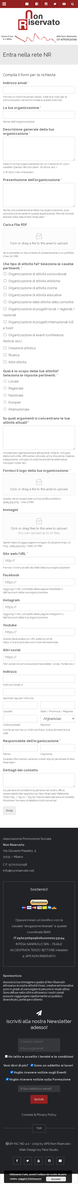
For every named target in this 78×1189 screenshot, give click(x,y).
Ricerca (13, 355)
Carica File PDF (15, 225)
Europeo (14, 402)
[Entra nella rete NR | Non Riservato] (39, 18)
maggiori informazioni (29, 1178)
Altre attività (17, 362)
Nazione (45, 724)
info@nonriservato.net (18, 870)
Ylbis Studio (50, 1150)
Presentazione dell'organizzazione (32, 180)
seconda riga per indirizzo (18, 698)
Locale (13, 381)
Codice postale (11, 724)
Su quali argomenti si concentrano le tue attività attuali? (36, 420)
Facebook (11, 575)
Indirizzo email (16, 83)
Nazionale (15, 395)
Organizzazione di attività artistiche (34, 281)
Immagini (10, 510)
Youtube (10, 625)
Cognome (46, 753)
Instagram (11, 600)
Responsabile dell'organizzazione (31, 741)
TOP (39, 1128)
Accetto (55, 1179)
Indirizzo (10, 672)
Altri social (11, 650)
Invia (9, 810)
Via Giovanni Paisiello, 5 (19, 851)
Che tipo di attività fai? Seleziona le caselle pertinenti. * (38, 266)
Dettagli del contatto (20, 770)
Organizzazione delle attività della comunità (40, 302)
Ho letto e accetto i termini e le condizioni (40, 1056)
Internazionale (18, 409)
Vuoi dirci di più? (16, 1065)
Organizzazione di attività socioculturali (37, 274)
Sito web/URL (15, 554)
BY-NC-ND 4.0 (19, 1144)
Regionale (15, 388)
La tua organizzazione (22, 108)
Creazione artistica (22, 348)
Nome (6, 753)
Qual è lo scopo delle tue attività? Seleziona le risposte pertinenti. (31, 373)
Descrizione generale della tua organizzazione (28, 132)
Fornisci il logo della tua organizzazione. (37, 471)
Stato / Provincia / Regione (56, 711)
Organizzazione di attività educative (34, 295)
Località (7, 711)
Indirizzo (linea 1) (13, 684)
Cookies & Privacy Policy (39, 1115)
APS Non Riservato (57, 1144)
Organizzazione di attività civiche (32, 288)
